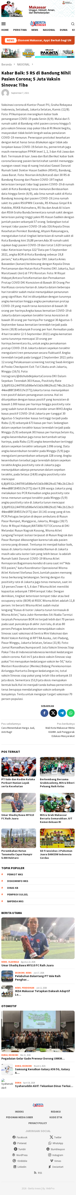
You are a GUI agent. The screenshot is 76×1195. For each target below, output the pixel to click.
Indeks (19, 1111)
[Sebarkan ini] (44, 713)
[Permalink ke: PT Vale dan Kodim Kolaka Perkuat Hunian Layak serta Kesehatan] (18, 767)
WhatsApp (58, 1143)
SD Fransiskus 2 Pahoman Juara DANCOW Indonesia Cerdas (56, 854)
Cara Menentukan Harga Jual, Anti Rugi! (18, 728)
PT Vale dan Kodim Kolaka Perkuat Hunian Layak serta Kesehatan (18, 783)
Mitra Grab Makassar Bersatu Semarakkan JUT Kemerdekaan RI (56, 818)
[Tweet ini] (53, 713)
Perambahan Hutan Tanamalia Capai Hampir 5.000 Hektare (16, 854)
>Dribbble (22, 1161)
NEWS (4, 962)
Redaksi (56, 1111)
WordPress (21, 1155)
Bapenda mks (15, 901)
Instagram (57, 1155)
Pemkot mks (15, 874)
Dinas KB (12, 888)
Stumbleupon (58, 1149)
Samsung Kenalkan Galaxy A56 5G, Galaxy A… (42, 1071)
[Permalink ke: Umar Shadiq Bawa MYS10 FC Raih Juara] (18, 802)
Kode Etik (55, 1117)
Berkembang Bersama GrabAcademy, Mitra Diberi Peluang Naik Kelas (57, 783)
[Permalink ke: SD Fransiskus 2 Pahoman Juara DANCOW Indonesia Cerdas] (57, 838)
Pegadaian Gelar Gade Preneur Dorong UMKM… (33, 1058)
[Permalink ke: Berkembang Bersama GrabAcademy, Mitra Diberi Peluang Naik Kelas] (57, 767)
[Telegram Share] (62, 713)
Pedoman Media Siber (19, 1117)
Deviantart (57, 1166)
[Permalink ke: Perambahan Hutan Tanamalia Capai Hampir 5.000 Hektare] (18, 838)
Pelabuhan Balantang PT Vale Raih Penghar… (38, 977)
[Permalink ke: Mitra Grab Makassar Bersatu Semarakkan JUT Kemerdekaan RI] (57, 802)
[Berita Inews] (38, 23)
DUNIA (4, 1055)
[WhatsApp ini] (71, 713)
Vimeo (57, 1161)
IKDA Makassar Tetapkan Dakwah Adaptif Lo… (42, 992)
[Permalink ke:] (5, 92)
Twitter (57, 1137)
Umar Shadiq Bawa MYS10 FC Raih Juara (17, 816)
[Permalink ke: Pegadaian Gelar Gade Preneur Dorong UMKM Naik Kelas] (38, 1031)
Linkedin (22, 1166)
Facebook (22, 1137)
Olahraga (13, 962)
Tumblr (22, 1149)
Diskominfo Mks (17, 881)
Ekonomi (20, 972)
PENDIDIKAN (28, 987)
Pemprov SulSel (17, 894)
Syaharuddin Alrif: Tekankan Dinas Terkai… (44, 1086)
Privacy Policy (37, 1123)
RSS (40, 1173)
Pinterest (22, 1143)
